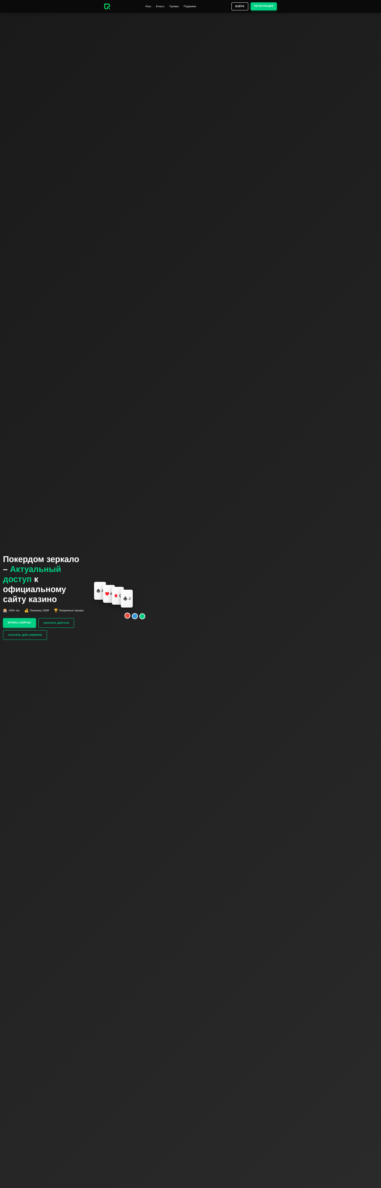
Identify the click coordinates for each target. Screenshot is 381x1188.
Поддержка (190, 6)
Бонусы (160, 6)
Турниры (174, 6)
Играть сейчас (19, 622)
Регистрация (263, 6)
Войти (239, 6)
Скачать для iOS (56, 622)
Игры (148, 6)
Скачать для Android (25, 634)
